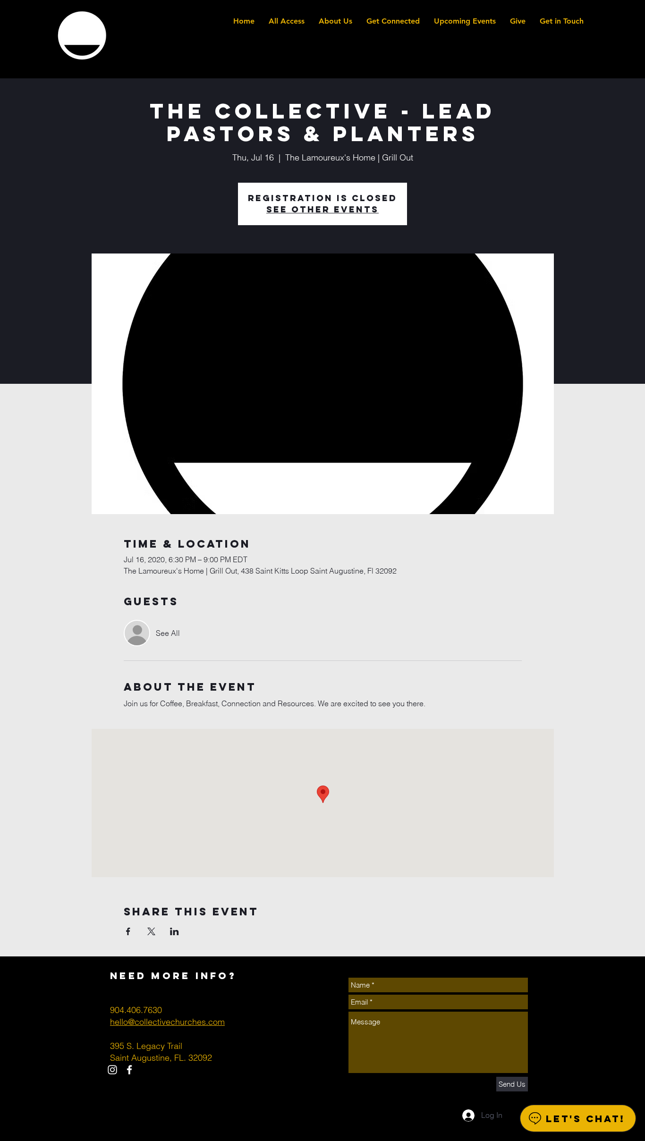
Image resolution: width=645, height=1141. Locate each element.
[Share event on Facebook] (128, 931)
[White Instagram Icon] (112, 1070)
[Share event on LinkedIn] (174, 931)
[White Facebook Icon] (129, 1070)
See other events (322, 209)
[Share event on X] (151, 931)
